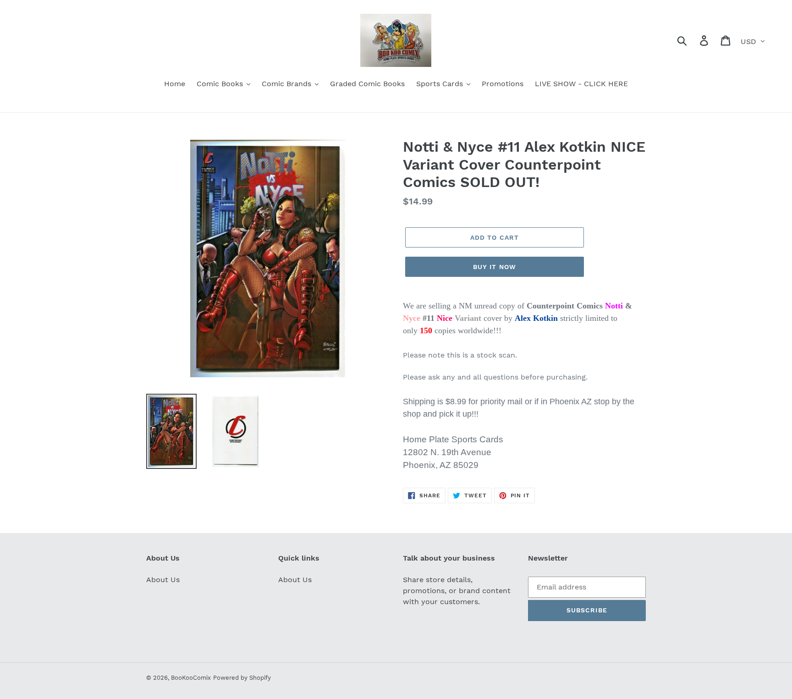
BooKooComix (191, 677)
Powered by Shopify (242, 677)
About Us (163, 579)
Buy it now (494, 266)
